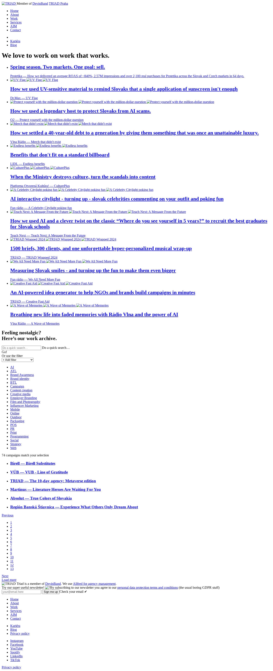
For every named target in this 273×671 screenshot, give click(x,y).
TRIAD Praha (58, 3)
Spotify (15, 652)
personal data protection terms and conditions (147, 587)
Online (14, 413)
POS (13, 425)
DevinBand (40, 3)
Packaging (17, 421)
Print (13, 432)
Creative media (20, 394)
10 (12, 557)
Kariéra (15, 41)
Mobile (15, 409)
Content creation (21, 390)
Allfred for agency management (94, 583)
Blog (13, 45)
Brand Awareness (22, 375)
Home (14, 11)
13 (12, 569)
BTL (13, 382)
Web (13, 448)
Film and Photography (25, 402)
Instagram (16, 641)
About (14, 14)
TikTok (15, 660)
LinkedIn (16, 656)
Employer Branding (23, 398)
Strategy (15, 444)
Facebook (16, 644)
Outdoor (16, 417)
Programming (19, 436)
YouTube (16, 648)
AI (12, 367)
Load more (9, 580)
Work (14, 18)
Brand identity (19, 378)
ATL (13, 371)
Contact (15, 30)
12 (12, 565)
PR (12, 429)
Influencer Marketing (24, 405)
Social (14, 440)
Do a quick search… (56, 348)
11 (11, 561)
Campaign (17, 386)
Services (16, 22)
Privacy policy (20, 633)
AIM (13, 26)
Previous (7, 515)
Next (5, 576)
